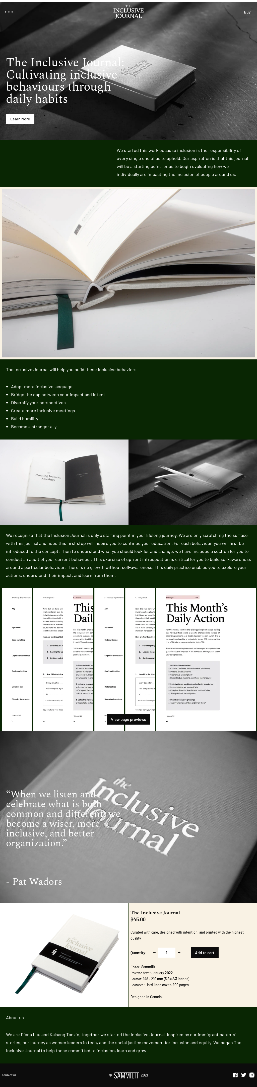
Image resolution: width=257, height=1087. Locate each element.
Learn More (20, 118)
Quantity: (139, 952)
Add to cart (204, 952)
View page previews (128, 719)
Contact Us (9, 1075)
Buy (247, 12)
